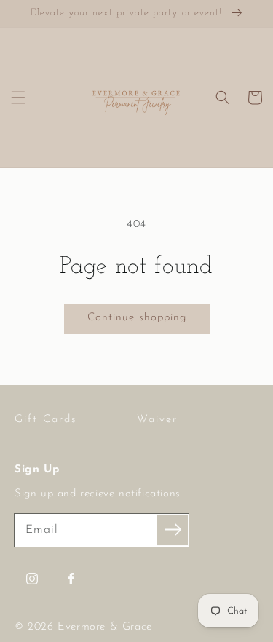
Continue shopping (136, 317)
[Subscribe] (173, 530)
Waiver (157, 419)
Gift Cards (46, 419)
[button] (18, 98)
